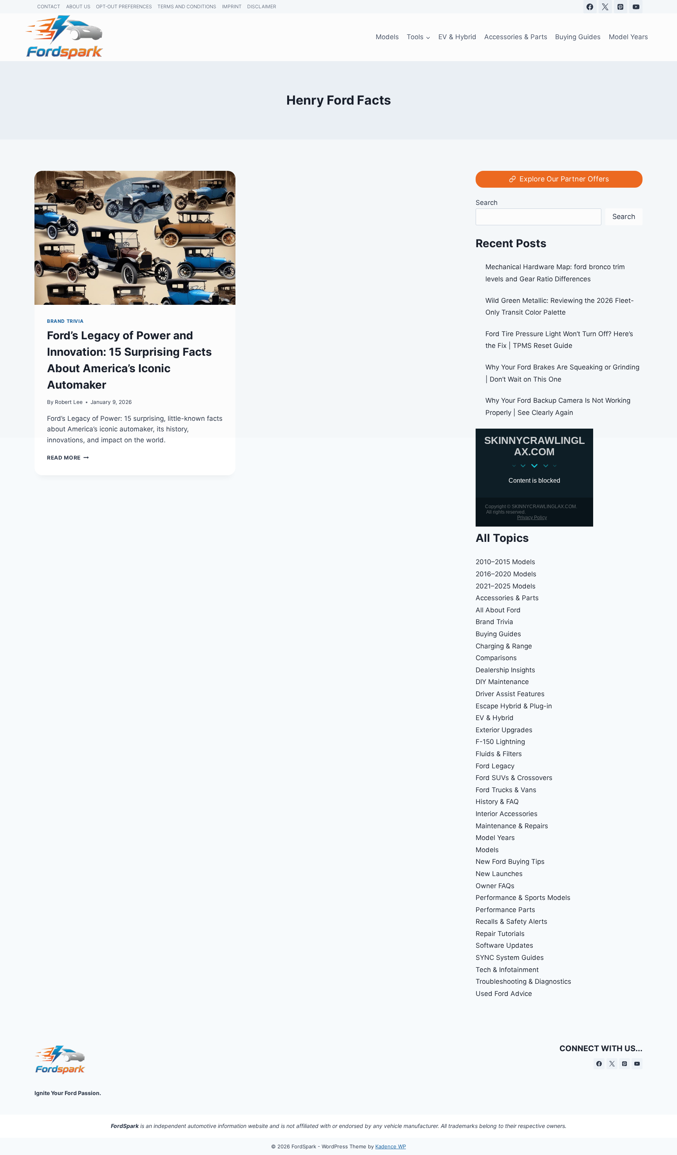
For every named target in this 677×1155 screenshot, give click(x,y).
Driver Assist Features (510, 694)
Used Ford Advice (504, 994)
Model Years (495, 838)
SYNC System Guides (510, 957)
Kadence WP (390, 1146)
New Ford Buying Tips (510, 861)
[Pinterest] (624, 1063)
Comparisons (496, 658)
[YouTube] (637, 1063)
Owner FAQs (495, 886)
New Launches (499, 874)
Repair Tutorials (500, 934)
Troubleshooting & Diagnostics (523, 981)
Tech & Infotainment (507, 970)
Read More (68, 457)
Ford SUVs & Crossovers (514, 778)
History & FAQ (497, 802)
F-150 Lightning (500, 742)
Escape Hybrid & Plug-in (514, 706)
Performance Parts (505, 910)
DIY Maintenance (502, 682)
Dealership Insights (505, 670)
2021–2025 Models (506, 586)
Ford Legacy (495, 766)
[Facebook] (599, 1063)
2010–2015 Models (505, 562)
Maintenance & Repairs (512, 826)
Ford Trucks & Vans (506, 790)
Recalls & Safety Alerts (511, 921)
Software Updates (504, 945)
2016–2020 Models (506, 574)
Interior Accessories (507, 814)
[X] (611, 1063)
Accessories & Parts (507, 598)
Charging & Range (504, 646)
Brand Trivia (494, 622)
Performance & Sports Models (523, 898)
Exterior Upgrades (504, 730)
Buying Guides (498, 634)
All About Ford (498, 610)
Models (487, 850)
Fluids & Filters (499, 754)
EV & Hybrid (495, 718)
